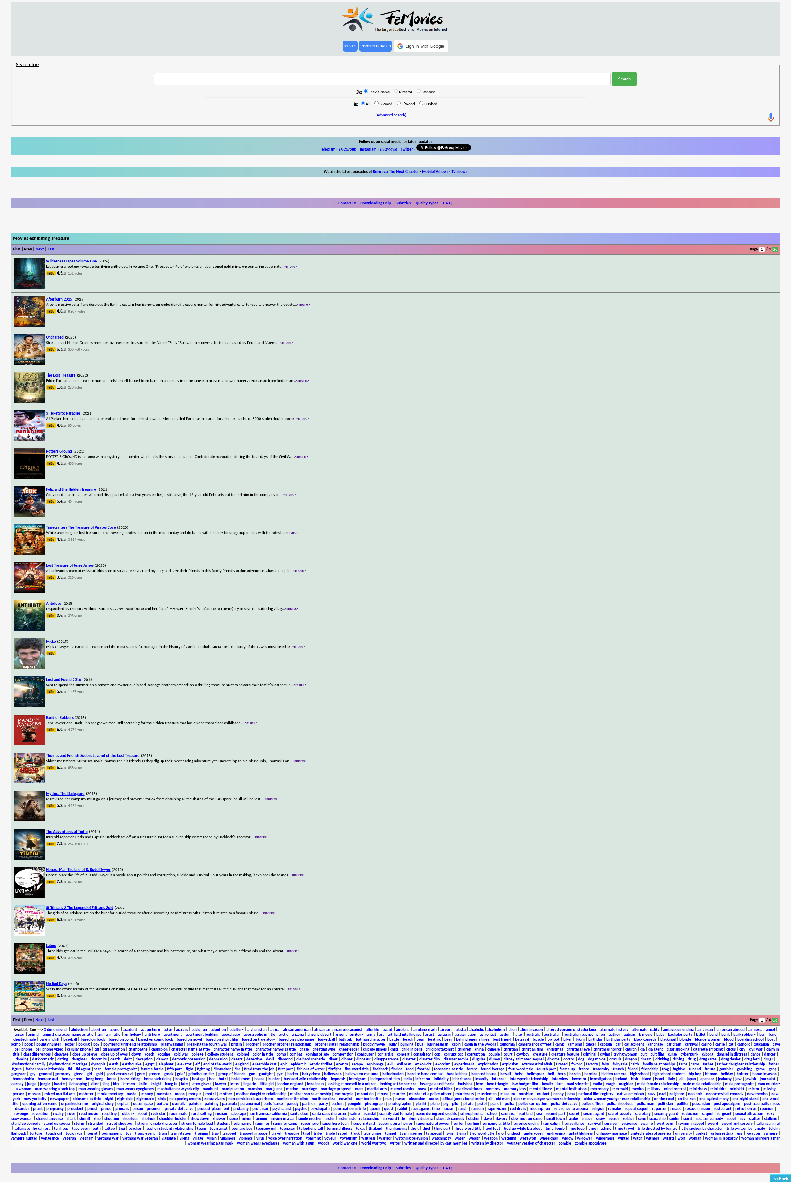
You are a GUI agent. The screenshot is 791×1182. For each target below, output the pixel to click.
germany (62, 1074)
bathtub (345, 1040)
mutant (543, 1094)
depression (218, 1059)
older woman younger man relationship (617, 1099)
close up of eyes (114, 1054)
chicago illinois (375, 1050)
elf (197, 1064)
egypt (150, 1064)
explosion (510, 1064)
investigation (601, 1079)
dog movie (597, 1059)
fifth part (174, 1069)
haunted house (484, 1074)
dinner (347, 1059)
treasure (292, 1134)
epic (283, 1064)
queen (375, 1109)
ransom (477, 1109)
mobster (86, 1094)
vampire (771, 1134)
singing (261, 1119)
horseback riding (157, 1079)
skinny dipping (421, 1119)
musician (526, 1094)
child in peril (412, 1050)
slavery (501, 1119)
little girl (267, 1084)
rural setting (201, 1114)
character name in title (233, 1050)
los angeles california (437, 1084)
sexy (770, 1114)
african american (297, 1030)
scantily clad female (395, 1114)
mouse (383, 1094)
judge (31, 1084)
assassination (465, 1035)
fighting (203, 1069)
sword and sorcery (737, 1124)
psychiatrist (281, 1109)
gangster (18, 1074)
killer (95, 1084)
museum (507, 1094)
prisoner (154, 1109)
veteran (69, 1139)
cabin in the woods (480, 1045)
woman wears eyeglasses (258, 1143)
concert (403, 1054)
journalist (768, 1079)
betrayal (522, 1040)
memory (493, 1089)
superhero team (336, 1124)
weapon (491, 1139)
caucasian (761, 1045)
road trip (109, 1114)
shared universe (49, 1119)
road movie (88, 1114)
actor (168, 1030)
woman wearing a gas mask (210, 1143)
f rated (562, 1064)
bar (762, 1035)
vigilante (169, 1139)
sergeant (724, 1114)
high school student (668, 1074)
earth (113, 1064)
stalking (770, 1119)
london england (290, 1084)
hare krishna (457, 1074)
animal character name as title (68, 1035)
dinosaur (363, 1059)
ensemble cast (264, 1064)
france (584, 1069)
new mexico (757, 1094)
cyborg (707, 1054)
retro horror (745, 1109)
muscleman (487, 1094)
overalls (178, 1104)
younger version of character (531, 1143)
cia (642, 1050)
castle (720, 1045)
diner (333, 1059)
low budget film (525, 1084)
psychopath (320, 1109)
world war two (373, 1143)
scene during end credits (436, 1114)
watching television (412, 1139)
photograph (375, 1104)
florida (396, 1069)
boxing (84, 1045)
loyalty (547, 1084)
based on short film (222, 1040)
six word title (394, 1119)
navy (651, 1094)
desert (237, 1059)
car (618, 1045)
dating (62, 1059)
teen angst (219, 1129)
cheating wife (324, 1050)
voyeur (330, 1139)
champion (159, 1050)
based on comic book (155, 1040)
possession (701, 1104)
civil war (756, 1050)
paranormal (250, 1104)
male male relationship (702, 1084)
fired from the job (259, 1069)
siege (233, 1119)
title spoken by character (702, 1129)
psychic (301, 1109)
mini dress (698, 1089)
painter (195, 1104)
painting (211, 1104)
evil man (404, 1064)
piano (435, 1104)
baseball (70, 1040)
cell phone (23, 1050)
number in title (369, 1099)
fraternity (601, 1069)
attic (518, 1035)
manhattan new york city (178, 1089)
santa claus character (329, 1114)
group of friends (231, 1074)
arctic (283, 1035)
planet (495, 1104)
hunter (274, 1079)
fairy (605, 1064)
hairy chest (311, 1074)
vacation (753, 1134)
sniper (587, 1119)
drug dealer (731, 1059)
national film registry (595, 1094)
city (742, 1050)
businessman (437, 1045)
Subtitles (403, 203)
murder (398, 1094)
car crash (674, 1045)
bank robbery (744, 1035)
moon (180, 1094)
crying (605, 1054)
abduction (79, 1030)
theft (414, 1129)
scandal (370, 1114)
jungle (45, 1084)
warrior (385, 1139)
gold (99, 1074)
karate (59, 1084)
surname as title (496, 1124)
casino (706, 1045)
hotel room (241, 1079)
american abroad (731, 1030)
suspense (629, 1124)
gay (32, 1074)
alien (513, 1030)
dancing (22, 1059)
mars (359, 1089)
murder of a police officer (430, 1094)
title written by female (746, 1129)
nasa (571, 1094)
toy (128, 1134)
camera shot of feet (535, 1045)
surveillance (574, 1124)
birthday (595, 1040)
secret (574, 1114)
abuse (115, 1030)
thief (426, 1129)
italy (671, 1079)
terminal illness (339, 1129)
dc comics (99, 1059)
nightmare (145, 1099)
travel (276, 1134)
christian (511, 1050)
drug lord (752, 1059)
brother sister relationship (337, 1045)
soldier (628, 1119)
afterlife (372, 1030)
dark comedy (43, 1059)
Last (51, 249)
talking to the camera (32, 1129)
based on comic (121, 1040)
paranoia (229, 1104)
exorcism (442, 1064)
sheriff (84, 1119)
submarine (243, 1124)
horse (111, 1079)
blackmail (668, 1040)
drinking (662, 1059)
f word (576, 1064)
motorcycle (344, 1094)
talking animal (768, 1124)
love (479, 1084)
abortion (98, 1030)
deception (144, 1059)
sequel (707, 1114)
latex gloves (201, 1084)
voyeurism (348, 1139)
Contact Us (347, 203)
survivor (611, 1124)
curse (672, 1054)
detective (254, 1059)
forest (472, 1069)
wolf (681, 1139)
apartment (173, 1035)
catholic (743, 1045)
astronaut (488, 1035)
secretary (643, 1114)
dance (755, 1054)
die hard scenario (310, 1059)
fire (237, 1069)
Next (40, 249)
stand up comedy (25, 1124)
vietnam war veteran (140, 1139)
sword (713, 1124)
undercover (533, 1134)
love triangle (497, 1084)
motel (210, 1094)
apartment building (202, 1035)
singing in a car (283, 1119)
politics (682, 1104)
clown (136, 1054)
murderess (464, 1094)
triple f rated (336, 1134)
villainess (227, 1139)
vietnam (87, 1139)
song (642, 1119)
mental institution (571, 1089)
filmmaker (222, 1069)
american (705, 1030)
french (618, 1069)
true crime (372, 1134)
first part (285, 1069)
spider (674, 1119)
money (147, 1094)
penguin (354, 1104)
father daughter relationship (741, 1064)
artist (429, 1035)
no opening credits (185, 1099)
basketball (326, 1040)
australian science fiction (584, 1035)
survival (594, 1124)
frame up (567, 1069)
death (115, 1059)
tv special (434, 1134)
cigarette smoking (708, 1050)
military (653, 1089)
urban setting (722, 1134)
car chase (655, 1045)
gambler (726, 1069)
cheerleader (349, 1050)
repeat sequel (636, 1109)
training (201, 1134)
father (708, 1064)
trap (215, 1134)
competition (343, 1054)
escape (357, 1064)
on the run (687, 1099)
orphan (123, 1104)
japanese (707, 1079)
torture (36, 1134)
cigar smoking (678, 1050)
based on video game (296, 1040)
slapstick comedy (450, 1119)
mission (34, 1094)
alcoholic (476, 1030)
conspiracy (422, 1054)
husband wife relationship (305, 1079)
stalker (754, 1119)
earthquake (132, 1064)
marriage (309, 1089)
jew (738, 1079)
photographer (400, 1104)
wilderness (605, 1139)
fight (189, 1069)
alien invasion (531, 1030)
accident (130, 1030)
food (410, 1069)
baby (660, 1035)
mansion (255, 1089)
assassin (444, 1035)
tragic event (145, 1134)
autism (629, 1035)
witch (637, 1139)
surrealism (552, 1124)
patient (338, 1104)
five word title (357, 1069)
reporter (659, 1109)
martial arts (377, 1089)
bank (725, 1035)
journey (17, 1084)
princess (122, 1109)
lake (184, 1084)
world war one (345, 1143)
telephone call (311, 1129)
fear (97, 1069)
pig (445, 1104)
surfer (459, 1124)
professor (260, 1109)
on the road (664, 1099)
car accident (634, 1045)
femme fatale (152, 1069)
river (71, 1114)
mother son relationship (310, 1094)
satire (355, 1114)
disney (494, 1059)
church (631, 1050)
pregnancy (55, 1109)
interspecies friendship (529, 1079)
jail (681, 1079)
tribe (318, 1134)
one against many (714, 1099)
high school (639, 1074)
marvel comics (402, 1089)
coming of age (317, 1054)
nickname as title (87, 1099)
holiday (727, 1074)
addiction (199, 1030)
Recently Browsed (375, 46)
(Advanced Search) (390, 115)
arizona (298, 1035)
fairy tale (620, 1064)
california (507, 1045)
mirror (753, 1089)
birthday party (618, 1040)
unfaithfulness (581, 1134)
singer (247, 1119)
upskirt (701, 1134)
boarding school (750, 1040)
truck (355, 1134)
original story (103, 1104)
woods (323, 1143)
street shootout (120, 1124)
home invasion (764, 1074)
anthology (132, 1035)
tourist (92, 1134)
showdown (200, 1119)
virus (260, 1139)
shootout (130, 1119)
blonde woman (707, 1040)
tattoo (109, 1129)
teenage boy (241, 1129)
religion (598, 1109)
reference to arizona (571, 1109)
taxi (122, 1129)
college (198, 1054)
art (381, 1035)
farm (695, 1064)
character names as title (276, 1050)
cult (644, 1054)
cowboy (522, 1054)
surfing (473, 1124)
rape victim (497, 1109)
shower (219, 1119)
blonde (685, 1040)
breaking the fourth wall (207, 1045)
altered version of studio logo (571, 1030)
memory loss (515, 1089)
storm (79, 1124)
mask (422, 1089)
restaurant (723, 1109)
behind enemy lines (472, 1040)
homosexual (48, 1079)
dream (646, 1059)
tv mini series (411, 1134)
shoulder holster (173, 1119)
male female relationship (658, 1084)
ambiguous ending (678, 1030)
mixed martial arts (59, 1094)
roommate (178, 1114)
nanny (558, 1094)
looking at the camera (398, 1084)
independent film (385, 1079)
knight (156, 1084)
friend (633, 1069)
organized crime (74, 1104)
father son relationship (45, 1069)
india (408, 1079)
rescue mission (697, 1109)
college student (220, 1054)
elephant (166, 1064)
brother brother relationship (287, 1045)
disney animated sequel (524, 1059)
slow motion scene (527, 1119)
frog (665, 1069)
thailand (375, 1129)
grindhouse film (201, 1074)
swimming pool (691, 1124)
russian (221, 1114)
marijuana (274, 1089)
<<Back (350, 46)
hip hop (695, 1074)
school (492, 1114)
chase (304, 1050)
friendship (649, 1069)
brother (252, 1045)
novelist (345, 1099)
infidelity (441, 1079)
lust (560, 1084)
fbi (70, 1069)
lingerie (249, 1084)
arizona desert (319, 1035)
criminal (589, 1054)
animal (33, 1035)
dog (581, 1059)
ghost (78, 1074)
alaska (461, 1030)
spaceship (657, 1119)
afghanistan (257, 1030)
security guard (666, 1114)
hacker (292, 1074)
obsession (417, 1099)
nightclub (125, 1099)
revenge (21, 1114)
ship (97, 1119)
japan (691, 1079)
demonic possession (188, 1059)
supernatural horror (395, 1124)
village (198, 1139)
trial (306, 1134)
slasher (474, 1119)
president (75, 1109)
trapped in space (254, 1134)
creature (540, 1054)
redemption (540, 1109)
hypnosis (338, 1079)
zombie (565, 1143)
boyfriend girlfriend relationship (130, 1045)
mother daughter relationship (261, 1094)
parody (292, 1104)
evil (390, 1064)
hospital (181, 1079)
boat (771, 1040)
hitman (711, 1074)
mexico (638, 1089)
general (45, 1074)
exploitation (488, 1064)
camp (559, 1045)
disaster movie (456, 1059)
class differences (37, 1054)
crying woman (625, 1054)
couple (494, 1054)
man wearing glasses (95, 1089)
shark (71, 1119)
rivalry (58, 1114)
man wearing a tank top (55, 1089)
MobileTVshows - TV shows (444, 172)
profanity (241, 1109)
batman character (371, 1040)
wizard (668, 1139)
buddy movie (374, 1045)
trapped (229, 1134)
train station (181, 1134)
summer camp (285, 1124)
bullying (406, 1045)
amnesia (755, 1030)
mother (225, 1094)
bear (420, 1040)
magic (610, 1084)
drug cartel (708, 1059)
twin (449, 1134)
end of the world (217, 1064)
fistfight (334, 1069)
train (163, 1134)
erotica (342, 1064)
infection (422, 1079)
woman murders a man (760, 1139)
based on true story (258, 1040)
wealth (474, 1139)
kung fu (171, 1084)
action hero (150, 1030)
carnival (691, 1045)
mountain (365, 1094)
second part (555, 1114)
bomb (16, 1045)
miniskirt (737, 1089)
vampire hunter (24, 1139)
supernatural (364, 1124)
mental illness (540, 1089)
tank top (61, 1129)
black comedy (645, 1040)
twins (461, 1134)
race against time (425, 1109)
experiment (464, 1064)
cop (437, 1054)
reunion (766, 1109)
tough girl (54, 1134)
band (713, 1035)
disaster (409, 1059)
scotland (526, 1114)
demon (162, 1059)
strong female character (157, 1124)
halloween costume (362, 1074)
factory (592, 1064)
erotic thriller (321, 1064)
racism (449, 1109)
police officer (592, 1104)
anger (19, 1035)
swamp (647, 1124)
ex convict (423, 1064)
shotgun (148, 1119)
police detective (564, 1104)
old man (503, 1099)
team (201, 1129)
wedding (508, 1139)
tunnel (390, 1134)
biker (567, 1040)
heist (519, 1074)
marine (292, 1089)
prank (38, 1109)
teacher (135, 1129)
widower (584, 1139)
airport (446, 1030)
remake (614, 1109)
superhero (310, 1124)
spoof (731, 1119)
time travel (624, 1129)
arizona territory (349, 1035)
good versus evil (120, 1074)
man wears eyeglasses (135, 1089)
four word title (520, 1069)
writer (395, 1143)
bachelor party (680, 1035)
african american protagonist (338, 1030)
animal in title (109, 1035)
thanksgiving (396, 1129)
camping (575, 1045)
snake (573, 1119)
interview (560, 1079)
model (132, 1094)
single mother (310, 1119)
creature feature (565, 1054)
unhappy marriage (611, 1134)
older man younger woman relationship (546, 1099)
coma (281, 1054)
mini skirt (718, 1089)
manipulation (233, 1089)
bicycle (538, 1040)
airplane (403, 1030)
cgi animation (114, 1050)
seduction (690, 1114)
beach (408, 1040)
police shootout (620, 1104)
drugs (768, 1059)
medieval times (469, 1089)
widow (567, 1139)
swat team (666, 1124)
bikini (580, 1040)
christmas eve (578, 1050)
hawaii (505, 1074)
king (106, 1084)
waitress (368, 1139)
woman (695, 1139)
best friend (502, 1040)
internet (499, 1079)
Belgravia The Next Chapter (396, 172)
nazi (662, 1094)
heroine (591, 1074)
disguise (478, 1059)
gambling (744, 1069)
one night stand (745, 1099)
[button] (421, 46)
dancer (770, 1054)
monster (164, 1094)
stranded (95, 1124)
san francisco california (268, 1114)
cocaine (164, 1054)
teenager (287, 1129)
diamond (285, 1059)
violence (246, 1139)
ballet (701, 1035)
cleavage (61, 1054)
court (508, 1054)
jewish (750, 1079)
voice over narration (285, 1139)
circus (731, 1050)
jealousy (725, 1079)
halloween (333, 1074)
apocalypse (231, 1035)
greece (154, 1074)
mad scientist (578, 1084)
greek (168, 1074)
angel (770, 1030)
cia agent (655, 1050)
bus (420, 1045)
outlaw (162, 1104)
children (464, 1050)
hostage (198, 1079)
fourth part (546, 1069)
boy (96, 1045)
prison (138, 1109)
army (371, 1035)
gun (252, 1074)
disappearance (386, 1059)
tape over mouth (86, 1129)
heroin (575, 1074)
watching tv (441, 1139)
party (323, 1104)
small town (555, 1119)
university (683, 1134)
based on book (93, 1040)
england (242, 1064)
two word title (482, 1134)
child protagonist (440, 1050)
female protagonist (121, 1069)
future (710, 1069)
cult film (657, 1054)
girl (89, 1074)
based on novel (189, 1040)
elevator (184, 1064)
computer (365, 1054)
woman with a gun (298, 1143)
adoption (218, 1030)
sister (330, 1119)
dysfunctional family (28, 1064)
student (223, 1124)
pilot (456, 1104)
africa (274, 1030)
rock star (158, 1114)
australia (533, 1035)
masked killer (441, 1089)
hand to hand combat (425, 1074)
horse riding (130, 1079)
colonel (243, 1054)
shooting (111, 1119)
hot (212, 1079)
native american (630, 1094)
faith (635, 1064)
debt (128, 1059)
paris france (273, 1104)
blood (729, 1040)
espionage (375, 1064)
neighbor (676, 1094)
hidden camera (613, 1074)
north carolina (323, 1099)
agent (387, 1030)
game (760, 1069)
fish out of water (311, 1069)
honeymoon (72, 1079)
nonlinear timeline (292, 1099)
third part (442, 1129)
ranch (462, 1109)
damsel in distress (732, 1054)
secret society (619, 1114)
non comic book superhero (250, 1099)
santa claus (299, 1114)
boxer (70, 1045)
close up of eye (84, 1054)
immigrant (358, 1079)
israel (659, 1079)
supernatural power (433, 1124)
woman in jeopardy (721, 1139)
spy (742, 1119)
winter (623, 1139)
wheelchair (549, 1139)
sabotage (238, 1114)
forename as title (448, 1069)
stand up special (57, 1124)
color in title (263, 1054)
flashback (380, 1069)
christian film (532, 1050)
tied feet (492, 1129)
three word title (468, 1129)
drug (692, 1059)
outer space (143, 1104)
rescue (676, 1109)
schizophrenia (471, 1114)
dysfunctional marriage (68, 1064)
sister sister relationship (359, 1119)
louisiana (465, 1084)
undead (513, 1134)
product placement (213, 1109)
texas (360, 1129)
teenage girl (266, 1129)
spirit (687, 1119)
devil (270, 1059)
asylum (506, 1035)
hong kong (94, 1079)
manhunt (210, 1089)
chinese (493, 1050)
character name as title (190, 1050)
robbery (127, 1114)
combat (296, 1054)
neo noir (695, 1094)
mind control (675, 1089)
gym (280, 1074)
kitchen (129, 1084)
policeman (645, 1104)
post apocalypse (727, 1104)
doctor (568, 1059)
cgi (97, 1050)
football (423, 1069)
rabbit (402, 1109)
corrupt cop (453, 1054)
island (646, 1079)
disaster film (429, 1059)
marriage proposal (336, 1089)
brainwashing (172, 1045)
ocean (434, 1099)
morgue (195, 1094)
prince (106, 1109)
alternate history (614, 1030)
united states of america (651, 1134)
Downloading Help (375, 203)
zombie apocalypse (591, 1143)
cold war (181, 1054)
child (394, 1050)
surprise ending (526, 1124)
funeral (695, 1069)
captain (606, 1045)
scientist (508, 1114)
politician (665, 1104)
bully (393, 1045)
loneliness (315, 1084)
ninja (162, 1099)
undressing (556, 1134)
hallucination (393, 1074)
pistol (482, 1104)
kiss (116, 1084)
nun (388, 1099)
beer (448, 1040)
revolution (40, 1114)
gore (141, 1074)
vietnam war (108, 1139)
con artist (385, 1054)
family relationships (659, 1064)
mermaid (620, 1089)
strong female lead (197, 1124)
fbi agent (83, 1069)
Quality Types (427, 203)
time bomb (555, 1129)
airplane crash (425, 1030)
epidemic (298, 1064)
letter (235, 1084)
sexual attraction (749, 1114)
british (236, 1045)
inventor (579, 1079)
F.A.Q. (448, 203)
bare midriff (50, 1040)
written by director (487, 1143)
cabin (456, 1045)
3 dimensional (55, 1030)
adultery (237, 1030)
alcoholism (496, 1030)
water (460, 1139)
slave (488, 1119)
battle (394, 1040)
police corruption (532, 1104)
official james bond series (463, 1099)
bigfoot (554, 1040)
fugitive (679, 1069)
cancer (591, 1045)
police (510, 1104)
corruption (476, 1054)
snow (600, 1119)
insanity (481, 1079)
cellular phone (79, 1050)
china (479, 1050)
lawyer (220, 1084)
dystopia (98, 1064)
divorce (553, 1059)
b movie (646, 1035)
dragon (631, 1059)
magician (626, 1084)
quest (389, 1109)
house (259, 1079)
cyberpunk (689, 1054)
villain (212, 1139)
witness (652, 1139)
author (614, 1035)
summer (262, 1124)
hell (551, 1074)
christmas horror (608, 1050)
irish (634, 1079)
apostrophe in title (259, 1035)
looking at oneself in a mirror (352, 1084)
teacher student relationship (169, 1129)
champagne (138, 1050)
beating (434, 1040)
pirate (468, 1104)
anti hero (152, 1035)
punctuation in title (349, 1109)
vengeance (50, 1139)
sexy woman (21, 1119)
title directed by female (658, 1129)
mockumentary (110, 1094)
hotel (223, 1079)
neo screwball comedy (724, 1094)
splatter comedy (709, 1119)
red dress (518, 1109)
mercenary (599, 1089)
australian (552, 1035)
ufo (501, 1134)
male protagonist (739, 1084)
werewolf (528, 1139)
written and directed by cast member (435, 1143)
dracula (615, 1059)
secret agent (593, 1114)
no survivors (214, 1099)
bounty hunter (48, 1045)
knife (143, 1084)
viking (184, 1139)
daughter (79, 1059)
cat (731, 1045)
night (109, 1099)
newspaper (59, 1099)
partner (308, 1104)
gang (772, 1069)
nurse (400, 1099)
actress (182, 1030)
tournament (111, 1134)
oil (490, 1099)
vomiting (313, 1139)
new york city (35, 1099)
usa (739, 1134)
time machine (599, 1129)
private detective (179, 1109)
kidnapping (78, 1084)
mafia (597, 1084)
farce (683, 1064)
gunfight (266, 1074)
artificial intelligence (404, 1035)
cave (776, 1045)
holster (743, 1074)
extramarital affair (537, 1064)
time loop (576, 1129)
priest (92, 1109)
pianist (421, 1104)
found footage (493, 1069)
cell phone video (49, 1050)
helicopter (535, 1074)
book (28, 1045)
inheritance (462, 1079)
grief (181, 1074)
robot (142, 1114)
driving (678, 1059)
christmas (555, 1050)
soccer (614, 1119)
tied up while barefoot (523, 1129)
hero (562, 1074)
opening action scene (39, 1104)
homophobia (23, 1079)
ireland (621, 1079)
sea (539, 1114)
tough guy (74, 1134)
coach (149, 1054)
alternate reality (645, 1030)
